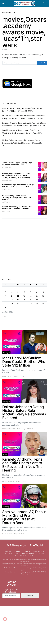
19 (18, 299)
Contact (17, 553)
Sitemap (31, 556)
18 (12, 299)
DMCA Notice (26, 551)
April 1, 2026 (6, 211)
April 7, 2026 (6, 202)
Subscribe (30, 595)
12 (18, 296)
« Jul (4, 316)
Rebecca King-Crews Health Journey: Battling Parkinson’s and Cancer (16, 197)
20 (24, 299)
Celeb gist (6, 353)
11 (11, 296)
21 (31, 299)
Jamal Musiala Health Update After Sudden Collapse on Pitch (17, 164)
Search (42, 63)
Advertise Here (20, 556)
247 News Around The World (11, 429)
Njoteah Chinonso (8, 481)
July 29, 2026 (6, 189)
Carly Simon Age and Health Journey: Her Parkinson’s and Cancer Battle (18, 185)
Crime (5, 454)
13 (24, 296)
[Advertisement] (24, 246)
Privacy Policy (38, 551)
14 (31, 296)
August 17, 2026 (7, 167)
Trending (6, 507)
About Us (8, 553)
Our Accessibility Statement (33, 553)
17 (5, 299)
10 (5, 296)
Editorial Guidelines (12, 551)
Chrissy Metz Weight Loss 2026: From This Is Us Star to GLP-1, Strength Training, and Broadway (16, 175)
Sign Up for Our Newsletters (11, 590)
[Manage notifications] (5, 619)
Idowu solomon (7, 376)
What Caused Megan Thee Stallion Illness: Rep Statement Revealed (17, 207)
